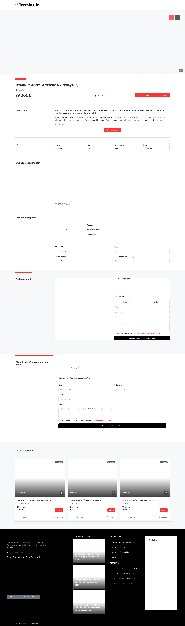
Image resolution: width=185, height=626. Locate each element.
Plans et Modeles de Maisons (123, 542)
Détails (59, 510)
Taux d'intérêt (60, 257)
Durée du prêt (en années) (124, 257)
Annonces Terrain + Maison (122, 552)
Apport (116, 247)
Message (62, 404)
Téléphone (118, 385)
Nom (60, 385)
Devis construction (119, 557)
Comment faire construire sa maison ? (126, 568)
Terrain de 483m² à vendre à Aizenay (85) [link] (86, 500)
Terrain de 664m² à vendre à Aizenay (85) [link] (138, 500)
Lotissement (21, 79)
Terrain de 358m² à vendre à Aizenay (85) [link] (34, 500)
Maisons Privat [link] (26, 517)
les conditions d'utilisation (152, 333)
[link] (40, 478)
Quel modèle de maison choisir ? (124, 578)
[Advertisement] (161, 574)
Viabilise (148, 148)
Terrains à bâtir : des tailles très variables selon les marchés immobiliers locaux (89, 607)
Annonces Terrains (119, 547)
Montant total (60, 247)
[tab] (171, 17)
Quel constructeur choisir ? (122, 583)
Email (60, 395)
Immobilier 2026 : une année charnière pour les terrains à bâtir (88, 556)
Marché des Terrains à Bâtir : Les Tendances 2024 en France (88, 582)
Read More (59, 124)
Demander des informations (112, 426)
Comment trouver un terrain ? (123, 573)
